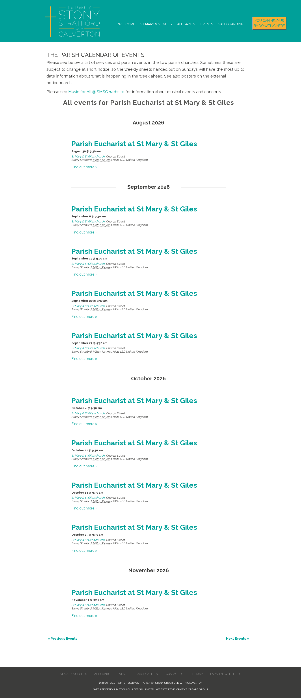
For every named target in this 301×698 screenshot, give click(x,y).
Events (207, 24)
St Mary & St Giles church (88, 156)
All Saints (186, 24)
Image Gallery (147, 674)
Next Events (237, 639)
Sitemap (197, 674)
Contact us (174, 674)
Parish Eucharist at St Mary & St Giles (134, 144)
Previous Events (62, 639)
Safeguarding (230, 24)
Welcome (126, 24)
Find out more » (84, 167)
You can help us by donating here (269, 23)
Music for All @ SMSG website (96, 91)
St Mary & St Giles (156, 24)
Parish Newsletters (225, 674)
